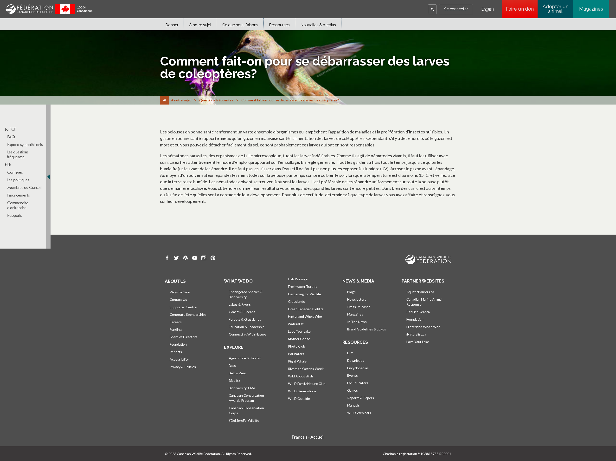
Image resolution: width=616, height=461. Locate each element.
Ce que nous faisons (240, 25)
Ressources (279, 25)
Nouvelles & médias (318, 25)
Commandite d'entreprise (17, 205)
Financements (18, 195)
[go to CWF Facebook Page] (167, 258)
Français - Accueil (308, 437)
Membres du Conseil (24, 187)
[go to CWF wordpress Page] (185, 258)
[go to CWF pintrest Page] (213, 258)
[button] (432, 9)
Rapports (14, 215)
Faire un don (522, 9)
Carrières (15, 172)
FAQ (11, 136)
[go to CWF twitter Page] (176, 258)
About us (175, 281)
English (487, 9)
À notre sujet (200, 25)
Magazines (591, 9)
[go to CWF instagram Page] (203, 258)
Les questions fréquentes (17, 154)
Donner (171, 25)
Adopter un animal (555, 9)
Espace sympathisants (25, 144)
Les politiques (18, 180)
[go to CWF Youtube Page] (194, 258)
